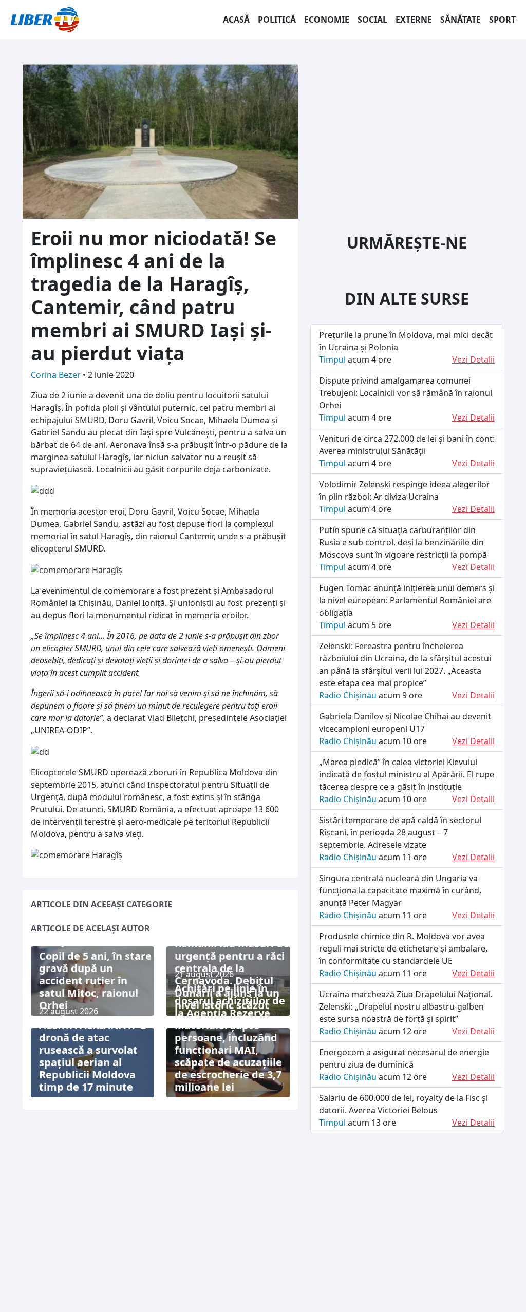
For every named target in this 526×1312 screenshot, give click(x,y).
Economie (326, 19)
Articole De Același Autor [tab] (90, 928)
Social (372, 19)
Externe (414, 19)
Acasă (236, 19)
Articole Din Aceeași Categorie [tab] (101, 904)
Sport (502, 19)
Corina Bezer (57, 375)
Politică (277, 19)
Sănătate (460, 19)
